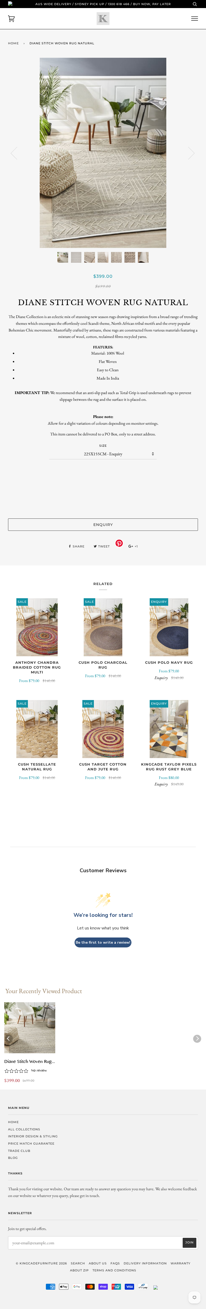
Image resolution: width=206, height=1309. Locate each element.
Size (103, 446)
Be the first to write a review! (103, 942)
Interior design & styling (33, 1136)
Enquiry (103, 524)
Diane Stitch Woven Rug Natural (28, 1062)
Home (13, 43)
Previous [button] (17, 153)
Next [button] (188, 153)
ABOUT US (98, 1263)
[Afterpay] (143, 1288)
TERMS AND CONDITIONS (114, 1270)
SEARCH (78, 1263)
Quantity (103, 470)
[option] (103, 153)
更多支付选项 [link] (103, 505)
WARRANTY (180, 1263)
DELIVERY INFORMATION (145, 1263)
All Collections (24, 1129)
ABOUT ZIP (79, 1270)
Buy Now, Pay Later (152, 4)
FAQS (115, 1263)
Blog (13, 1158)
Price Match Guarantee (31, 1143)
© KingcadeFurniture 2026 (41, 1263)
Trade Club (19, 1151)
